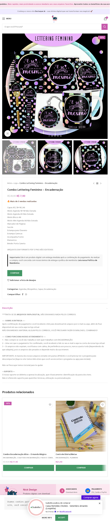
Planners (74, 458)
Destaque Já (40, 11)
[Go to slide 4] (58, 136)
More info (47, 517)
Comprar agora (91, 497)
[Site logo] (55, 18)
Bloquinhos (32, 289)
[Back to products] (97, 183)
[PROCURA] (105, 27)
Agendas (23, 289)
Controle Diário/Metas (66, 454)
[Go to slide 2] (52, 136)
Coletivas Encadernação (28, 458)
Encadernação (50, 289)
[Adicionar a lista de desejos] (50, 404)
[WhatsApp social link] (26, 294)
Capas (40, 289)
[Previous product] (94, 183)
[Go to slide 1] (49, 136)
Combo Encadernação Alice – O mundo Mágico (24, 454)
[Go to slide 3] (55, 136)
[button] (5, 86)
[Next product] (101, 183)
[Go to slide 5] (61, 136)
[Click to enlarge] (7, 133)
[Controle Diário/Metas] (81, 426)
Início (9, 183)
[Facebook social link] (22, 294)
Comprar (14, 273)
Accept (61, 517)
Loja (16, 183)
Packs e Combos (48, 458)
